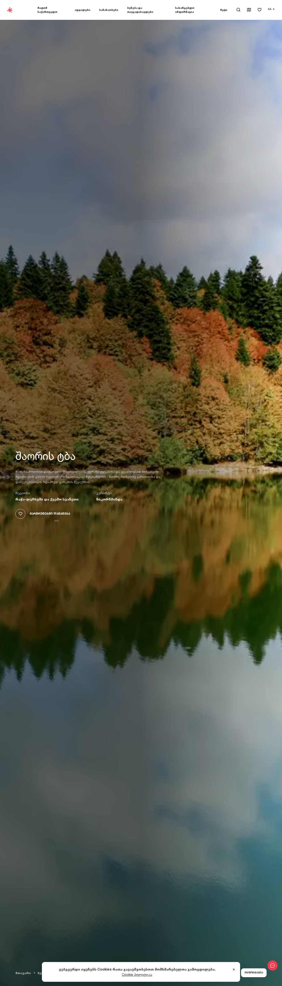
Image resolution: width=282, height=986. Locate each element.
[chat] (272, 965)
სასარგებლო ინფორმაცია (184, 9)
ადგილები (82, 9)
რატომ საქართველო (47, 9)
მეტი (223, 9)
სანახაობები (108, 9)
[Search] (238, 9)
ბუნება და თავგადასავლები (140, 9)
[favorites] (259, 10)
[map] (249, 10)
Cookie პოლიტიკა (137, 974)
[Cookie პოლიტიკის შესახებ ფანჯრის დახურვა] (234, 970)
